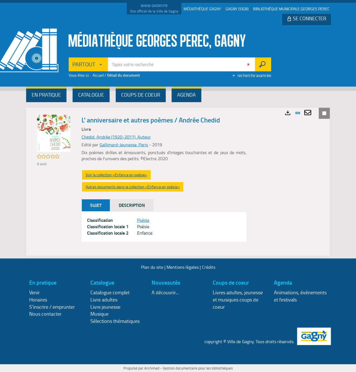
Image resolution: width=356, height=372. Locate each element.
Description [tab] (132, 205)
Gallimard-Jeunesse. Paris (124, 145)
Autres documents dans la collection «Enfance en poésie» (133, 186)
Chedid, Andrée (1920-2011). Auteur (116, 137)
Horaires (38, 299)
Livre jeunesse (105, 306)
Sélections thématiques (115, 321)
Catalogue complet (110, 292)
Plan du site (152, 267)
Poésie (143, 220)
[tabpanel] (164, 226)
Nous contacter (45, 313)
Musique (99, 313)
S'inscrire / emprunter (52, 306)
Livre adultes (103, 299)
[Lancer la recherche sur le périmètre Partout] (263, 64)
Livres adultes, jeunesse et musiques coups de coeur (238, 299)
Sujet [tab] (96, 205)
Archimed (151, 368)
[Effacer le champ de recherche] (249, 64)
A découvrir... (165, 292)
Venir (34, 292)
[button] (46, 95)
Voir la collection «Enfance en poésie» (116, 174)
